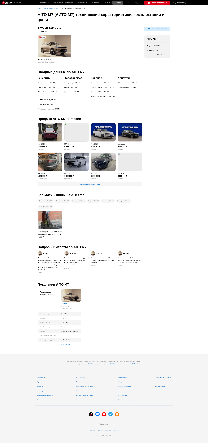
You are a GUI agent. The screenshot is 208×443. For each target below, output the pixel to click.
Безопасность (160, 382)
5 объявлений (66, 344)
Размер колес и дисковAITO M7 (49, 109)
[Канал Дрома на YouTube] (104, 414)
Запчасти (95, 3)
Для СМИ (116, 431)
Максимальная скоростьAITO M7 (103, 96)
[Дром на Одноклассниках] (117, 414)
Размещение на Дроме (163, 377)
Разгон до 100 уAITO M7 (100, 92)
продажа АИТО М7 (108, 364)
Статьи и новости (124, 386)
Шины (128, 3)
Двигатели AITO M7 (46, 201)
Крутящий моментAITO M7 (127, 87)
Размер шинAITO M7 (45, 104)
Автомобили (44, 3)
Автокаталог (80, 400)
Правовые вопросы (125, 400)
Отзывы (107, 3)
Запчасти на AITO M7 (154, 55)
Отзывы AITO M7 (153, 50)
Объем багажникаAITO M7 (47, 92)
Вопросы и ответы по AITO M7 (62, 247)
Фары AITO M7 (93, 201)
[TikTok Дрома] (91, 414)
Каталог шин (122, 377)
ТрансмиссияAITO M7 (72, 92)
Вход (180, 3)
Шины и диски (41, 391)
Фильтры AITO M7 (123, 201)
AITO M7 (151, 38)
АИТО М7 (90, 364)
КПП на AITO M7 (108, 201)
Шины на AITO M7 (62, 201)
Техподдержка (160, 386)
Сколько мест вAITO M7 (46, 87)
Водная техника (81, 382)
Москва (18, 2)
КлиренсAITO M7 (70, 87)
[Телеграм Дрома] (110, 414)
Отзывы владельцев (83, 391)
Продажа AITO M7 (153, 46)
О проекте (92, 431)
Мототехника (80, 377)
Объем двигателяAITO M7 (127, 83)
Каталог (118, 3)
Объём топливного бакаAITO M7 (103, 87)
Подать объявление (44, 382)
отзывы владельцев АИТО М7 (127, 364)
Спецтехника (41, 400)
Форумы (121, 382)
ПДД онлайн (122, 395)
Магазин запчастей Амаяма (85, 386)
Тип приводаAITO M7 (72, 83)
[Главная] (7, 2)
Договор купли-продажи (84, 395)
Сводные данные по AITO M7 (61, 72)
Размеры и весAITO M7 (46, 83)
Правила (108, 431)
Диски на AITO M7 (78, 201)
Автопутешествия (124, 391)
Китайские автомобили (45, 395)
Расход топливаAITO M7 (100, 83)
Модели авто (103, 424)
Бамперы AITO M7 (45, 206)
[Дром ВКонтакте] (97, 414)
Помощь (100, 431)
